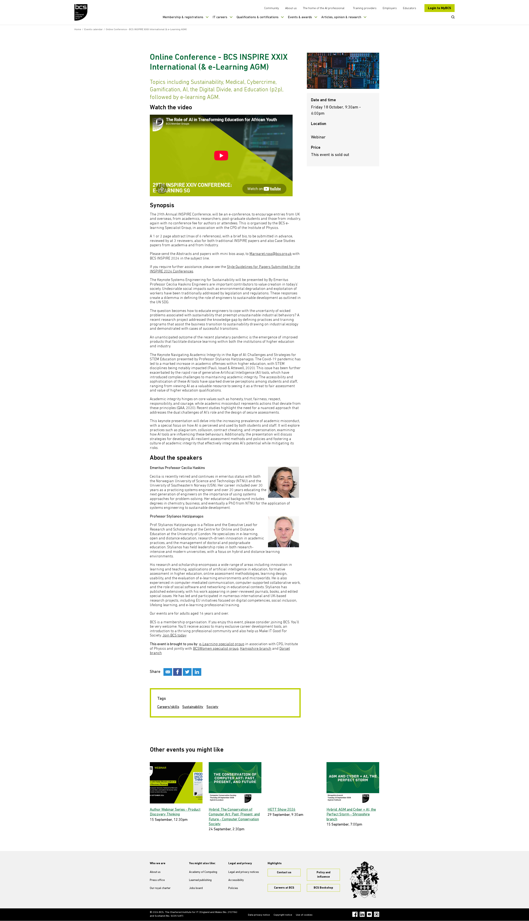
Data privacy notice (259, 915)
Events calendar (93, 29)
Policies (233, 888)
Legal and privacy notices (243, 872)
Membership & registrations (183, 17)
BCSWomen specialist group (215, 649)
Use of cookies (304, 915)
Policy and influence (323, 874)
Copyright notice (283, 915)
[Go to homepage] (81, 12)
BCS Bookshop (323, 887)
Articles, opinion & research (341, 17)
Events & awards (300, 17)
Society (212, 707)
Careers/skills (168, 707)
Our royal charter (160, 888)
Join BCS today (174, 636)
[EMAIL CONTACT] (167, 672)
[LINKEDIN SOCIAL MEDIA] (197, 672)
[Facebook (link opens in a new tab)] (354, 914)
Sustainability (192, 707)
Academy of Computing (203, 872)
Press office (157, 880)
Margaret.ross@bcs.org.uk (270, 254)
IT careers (220, 17)
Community (271, 8)
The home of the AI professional (323, 8)
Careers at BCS (284, 887)
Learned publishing (200, 880)
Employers (390, 8)
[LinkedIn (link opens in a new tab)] (362, 914)
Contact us (284, 872)
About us (291, 8)
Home (77, 29)
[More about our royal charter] (364, 879)
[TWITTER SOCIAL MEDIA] (187, 672)
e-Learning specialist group (221, 644)
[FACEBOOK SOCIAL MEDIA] (177, 672)
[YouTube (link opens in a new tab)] (369, 914)
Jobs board (196, 888)
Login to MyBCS (439, 8)
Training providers (364, 8)
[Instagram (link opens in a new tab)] (376, 914)
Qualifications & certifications (258, 17)
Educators (409, 8)
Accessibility (236, 880)
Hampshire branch (255, 649)
